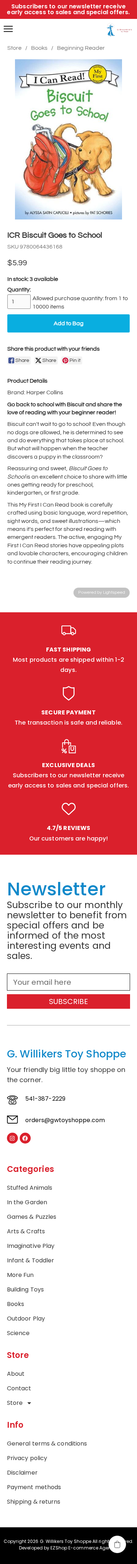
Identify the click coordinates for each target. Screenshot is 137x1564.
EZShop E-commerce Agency (83, 1548)
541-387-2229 (45, 1099)
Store (14, 48)
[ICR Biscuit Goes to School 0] (68, 139)
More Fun (20, 1275)
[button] (117, 1544)
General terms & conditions (47, 1443)
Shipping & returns (34, 1501)
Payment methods (34, 1487)
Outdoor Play (26, 1318)
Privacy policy (27, 1458)
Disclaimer (22, 1472)
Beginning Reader (81, 48)
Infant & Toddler (30, 1260)
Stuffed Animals (30, 1188)
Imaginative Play (31, 1246)
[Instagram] (12, 1138)
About (16, 1374)
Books (39, 48)
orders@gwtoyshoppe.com (65, 1120)
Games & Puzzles (32, 1217)
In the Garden (27, 1202)
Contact (19, 1388)
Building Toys (25, 1289)
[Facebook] (25, 1138)
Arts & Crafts (26, 1231)
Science (18, 1333)
